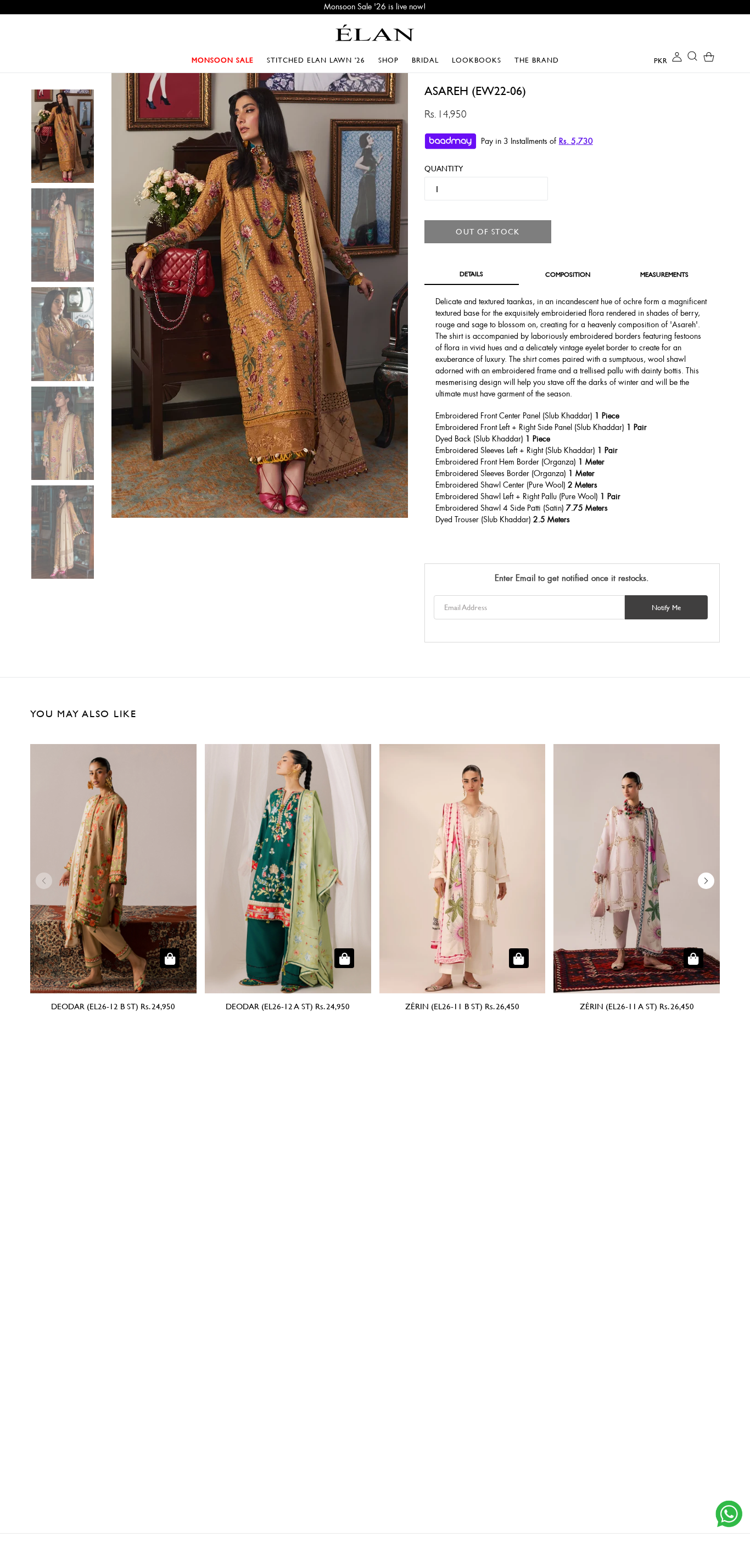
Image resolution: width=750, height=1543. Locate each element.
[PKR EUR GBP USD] (651, 60)
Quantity (439, 168)
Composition (567, 274)
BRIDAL (428, 60)
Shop (391, 60)
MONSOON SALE (225, 60)
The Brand (536, 60)
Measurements (664, 274)
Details (471, 273)
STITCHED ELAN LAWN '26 (316, 60)
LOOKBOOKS (479, 60)
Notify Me (666, 607)
